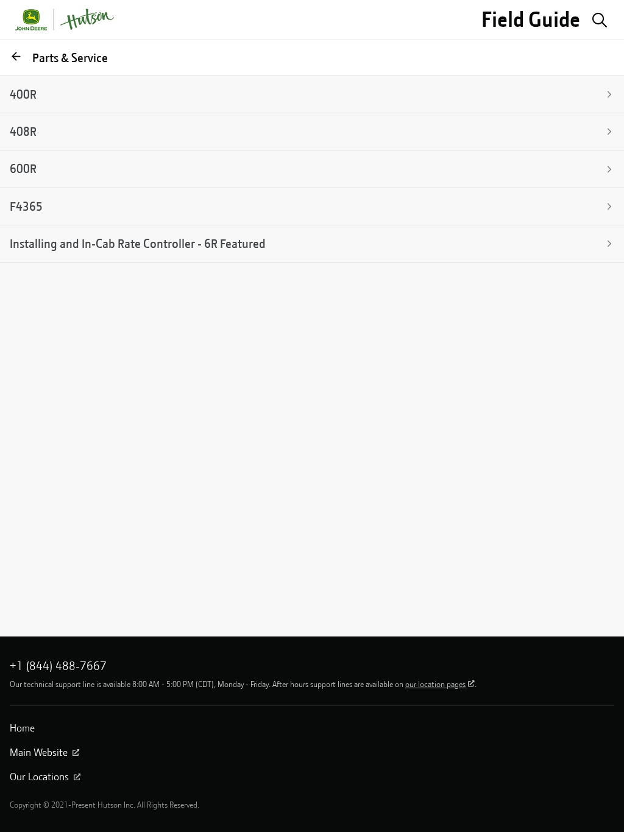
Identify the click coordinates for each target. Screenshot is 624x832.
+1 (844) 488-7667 (58, 665)
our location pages (435, 684)
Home (22, 728)
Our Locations (39, 776)
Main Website (39, 752)
